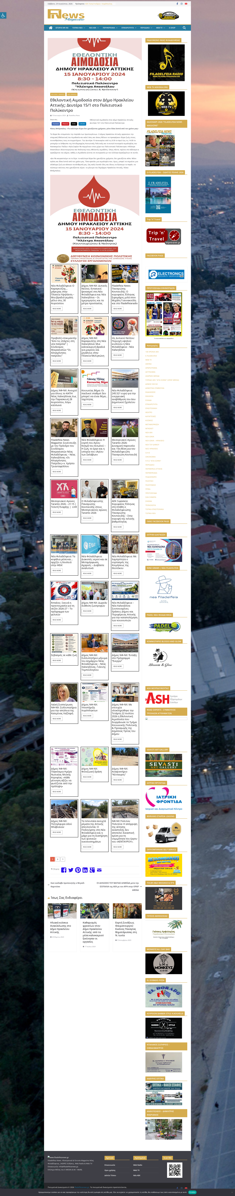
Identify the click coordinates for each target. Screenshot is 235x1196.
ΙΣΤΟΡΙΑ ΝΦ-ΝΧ (62, 28)
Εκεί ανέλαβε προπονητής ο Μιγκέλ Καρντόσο (67, 885)
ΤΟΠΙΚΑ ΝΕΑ (77, 28)
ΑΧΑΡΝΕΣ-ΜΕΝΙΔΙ (152, 376)
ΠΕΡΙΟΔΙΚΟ (145, 28)
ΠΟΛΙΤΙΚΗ (149, 481)
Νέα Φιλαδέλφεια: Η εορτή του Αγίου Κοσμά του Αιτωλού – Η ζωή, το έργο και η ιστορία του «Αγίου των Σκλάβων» (94, 447)
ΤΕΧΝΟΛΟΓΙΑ (150, 505)
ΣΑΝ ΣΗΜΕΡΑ (150, 497)
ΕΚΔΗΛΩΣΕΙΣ (150, 392)
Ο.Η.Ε (147, 453)
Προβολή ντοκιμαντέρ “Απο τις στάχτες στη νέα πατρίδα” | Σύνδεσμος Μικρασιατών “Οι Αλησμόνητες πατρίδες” (63, 347)
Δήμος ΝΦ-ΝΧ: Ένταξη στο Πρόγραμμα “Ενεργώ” (124, 658)
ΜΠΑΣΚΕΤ (149, 428)
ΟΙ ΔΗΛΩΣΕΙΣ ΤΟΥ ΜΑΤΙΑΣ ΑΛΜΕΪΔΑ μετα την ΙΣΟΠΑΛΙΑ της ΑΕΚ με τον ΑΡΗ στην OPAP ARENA (118, 886)
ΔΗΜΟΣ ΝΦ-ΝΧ (151, 384)
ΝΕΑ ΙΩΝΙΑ (149, 436)
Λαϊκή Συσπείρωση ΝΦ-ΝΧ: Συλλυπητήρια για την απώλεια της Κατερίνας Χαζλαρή (63, 709)
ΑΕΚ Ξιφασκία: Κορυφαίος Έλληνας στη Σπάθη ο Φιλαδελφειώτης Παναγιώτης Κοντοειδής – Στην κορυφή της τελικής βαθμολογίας (123, 511)
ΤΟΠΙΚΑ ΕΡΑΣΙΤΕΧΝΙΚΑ (154, 509)
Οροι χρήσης (110, 1170)
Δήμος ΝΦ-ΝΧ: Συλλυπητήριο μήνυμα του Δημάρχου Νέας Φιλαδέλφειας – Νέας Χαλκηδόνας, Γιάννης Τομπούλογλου (94, 662)
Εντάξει (192, 1192)
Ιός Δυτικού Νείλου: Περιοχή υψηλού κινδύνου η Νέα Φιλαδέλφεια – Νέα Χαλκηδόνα (123, 344)
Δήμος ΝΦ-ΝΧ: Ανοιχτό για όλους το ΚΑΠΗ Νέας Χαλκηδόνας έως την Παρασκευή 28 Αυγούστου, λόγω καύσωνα (64, 398)
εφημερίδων (170, 338)
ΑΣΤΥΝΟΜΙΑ (150, 372)
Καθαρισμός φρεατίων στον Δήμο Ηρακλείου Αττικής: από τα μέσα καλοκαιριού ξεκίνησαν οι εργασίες (93, 932)
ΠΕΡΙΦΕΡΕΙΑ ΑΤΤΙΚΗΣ (153, 469)
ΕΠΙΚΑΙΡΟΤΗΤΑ (128, 28)
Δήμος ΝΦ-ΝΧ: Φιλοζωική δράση (92, 770)
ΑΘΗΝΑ (148, 364)
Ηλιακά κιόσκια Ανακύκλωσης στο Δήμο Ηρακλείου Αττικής (60, 927)
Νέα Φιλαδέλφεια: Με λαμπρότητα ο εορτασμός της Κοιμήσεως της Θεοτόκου (124, 562)
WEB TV (159, 28)
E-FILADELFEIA (151, 356)
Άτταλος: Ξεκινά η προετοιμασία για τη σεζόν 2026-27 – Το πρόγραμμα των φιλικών (62, 608)
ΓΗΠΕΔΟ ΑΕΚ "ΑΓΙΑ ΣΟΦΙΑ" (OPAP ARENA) (162, 380)
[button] (3, 15)
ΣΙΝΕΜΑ (148, 501)
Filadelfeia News (74, 115)
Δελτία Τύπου (110, 1175)
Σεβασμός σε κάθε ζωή (64, 655)
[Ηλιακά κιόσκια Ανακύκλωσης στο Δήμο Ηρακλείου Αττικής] (62, 905)
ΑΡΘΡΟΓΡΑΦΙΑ (151, 368)
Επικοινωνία (110, 1165)
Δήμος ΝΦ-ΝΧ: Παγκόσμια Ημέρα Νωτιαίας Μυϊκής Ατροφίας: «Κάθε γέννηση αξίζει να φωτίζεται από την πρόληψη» (61, 777)
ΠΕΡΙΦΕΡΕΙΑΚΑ (109, 28)
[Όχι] (232, 1192)
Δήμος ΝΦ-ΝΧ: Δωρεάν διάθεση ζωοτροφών (94, 604)
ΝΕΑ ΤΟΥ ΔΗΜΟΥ (152, 444)
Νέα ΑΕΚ (136, 1175)
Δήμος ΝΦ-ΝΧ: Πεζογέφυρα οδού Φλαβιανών (61, 824)
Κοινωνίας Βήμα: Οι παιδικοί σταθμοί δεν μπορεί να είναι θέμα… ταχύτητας (95, 395)
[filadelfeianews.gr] (51, 28)
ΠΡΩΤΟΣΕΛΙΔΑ (151, 493)
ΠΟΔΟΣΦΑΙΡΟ (151, 477)
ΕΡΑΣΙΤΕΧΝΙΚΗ (151, 408)
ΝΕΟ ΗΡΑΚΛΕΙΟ (72, 94)
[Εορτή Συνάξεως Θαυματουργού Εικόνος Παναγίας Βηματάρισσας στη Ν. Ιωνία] (127, 905)
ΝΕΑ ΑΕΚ (92, 28)
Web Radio (137, 1165)
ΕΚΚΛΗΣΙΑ (149, 396)
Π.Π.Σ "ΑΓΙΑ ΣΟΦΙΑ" (153, 461)
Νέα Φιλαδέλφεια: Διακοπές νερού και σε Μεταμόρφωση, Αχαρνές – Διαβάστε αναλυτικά (94, 562)
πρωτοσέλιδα (160, 338)
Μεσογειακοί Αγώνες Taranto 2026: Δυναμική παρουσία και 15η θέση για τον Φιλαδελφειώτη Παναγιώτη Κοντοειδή (124, 447)
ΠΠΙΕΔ (147, 489)
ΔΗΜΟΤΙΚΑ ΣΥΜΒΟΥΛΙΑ (154, 388)
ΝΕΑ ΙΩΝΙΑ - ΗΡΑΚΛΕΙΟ (57, 94)
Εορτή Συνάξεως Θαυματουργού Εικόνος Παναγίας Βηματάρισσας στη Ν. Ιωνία (126, 929)
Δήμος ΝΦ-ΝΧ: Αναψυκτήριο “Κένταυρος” (120, 771)
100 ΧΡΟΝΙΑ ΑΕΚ (152, 352)
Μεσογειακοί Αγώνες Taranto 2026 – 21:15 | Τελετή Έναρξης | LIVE (64, 504)
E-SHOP (172, 28)
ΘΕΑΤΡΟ (148, 412)
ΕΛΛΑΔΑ (148, 400)
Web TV (136, 1170)
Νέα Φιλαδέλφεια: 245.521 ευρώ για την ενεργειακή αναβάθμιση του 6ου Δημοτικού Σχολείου (124, 396)
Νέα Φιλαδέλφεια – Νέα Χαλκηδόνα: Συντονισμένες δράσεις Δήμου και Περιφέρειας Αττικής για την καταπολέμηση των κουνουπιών (124, 611)
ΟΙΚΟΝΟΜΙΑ (150, 457)
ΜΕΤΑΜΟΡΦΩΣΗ (152, 424)
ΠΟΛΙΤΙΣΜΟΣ (150, 485)
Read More (57, 309)
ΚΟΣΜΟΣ (149, 420)
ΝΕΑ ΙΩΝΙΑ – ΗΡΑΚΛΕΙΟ (154, 440)
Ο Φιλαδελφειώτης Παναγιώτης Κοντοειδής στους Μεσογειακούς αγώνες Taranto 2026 (94, 507)
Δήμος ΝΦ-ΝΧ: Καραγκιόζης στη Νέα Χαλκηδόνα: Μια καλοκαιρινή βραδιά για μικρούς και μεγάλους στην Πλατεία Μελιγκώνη (94, 347)
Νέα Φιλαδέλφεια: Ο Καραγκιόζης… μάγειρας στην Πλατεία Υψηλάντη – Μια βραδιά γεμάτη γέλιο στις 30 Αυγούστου (62, 294)
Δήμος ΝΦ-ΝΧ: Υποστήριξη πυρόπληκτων (90, 707)
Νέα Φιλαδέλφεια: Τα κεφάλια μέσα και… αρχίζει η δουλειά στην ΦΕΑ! (63, 561)
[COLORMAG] (58, 1157)
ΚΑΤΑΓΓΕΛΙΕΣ (150, 416)
